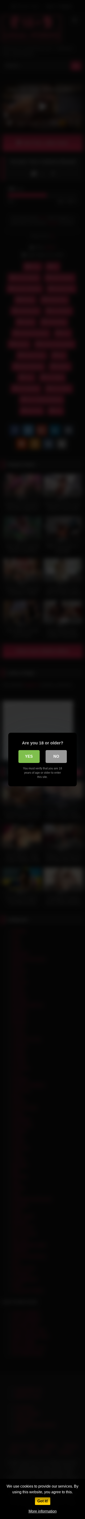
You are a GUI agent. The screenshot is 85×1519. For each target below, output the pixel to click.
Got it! (42, 1501)
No (56, 756)
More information (43, 1511)
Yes (29, 756)
